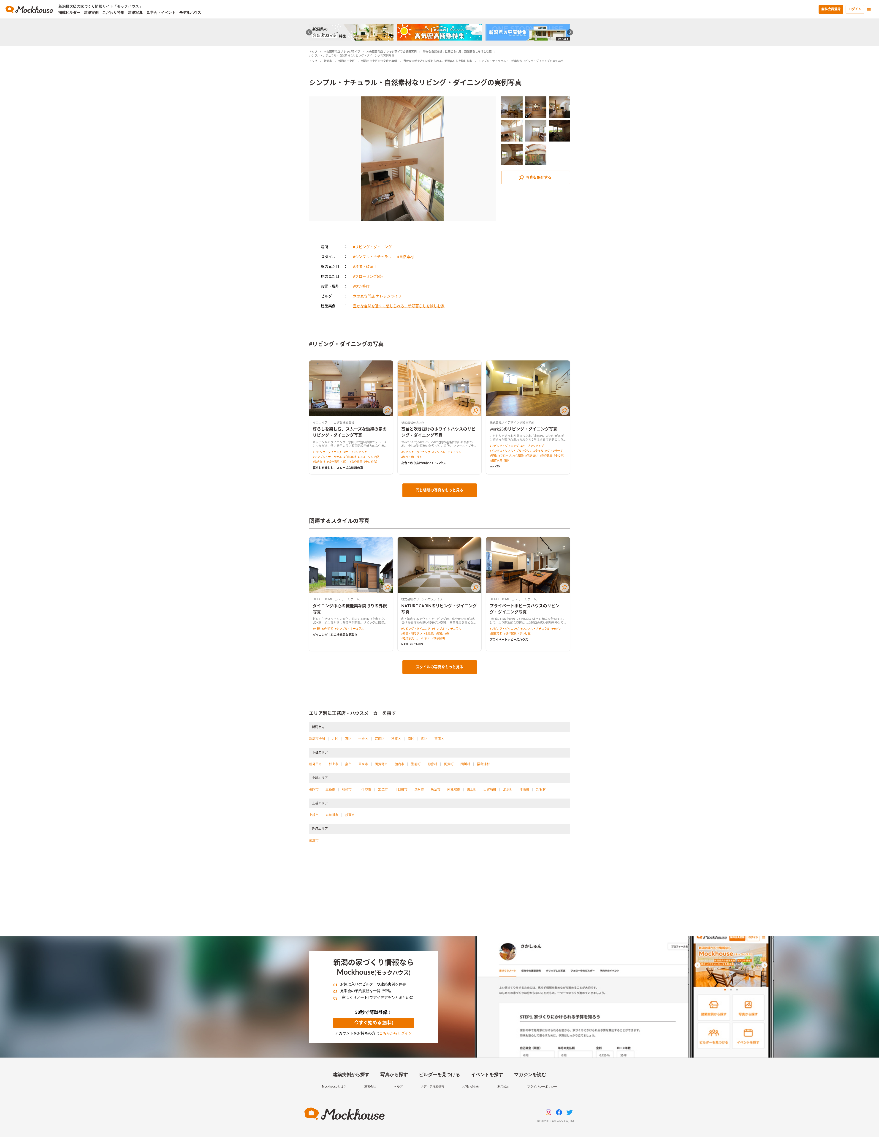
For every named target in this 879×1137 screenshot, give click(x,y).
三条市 (330, 789)
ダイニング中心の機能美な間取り (335, 634)
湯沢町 (508, 789)
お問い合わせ (471, 1086)
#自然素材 (405, 257)
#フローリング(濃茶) (511, 455)
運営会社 (370, 1086)
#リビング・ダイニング (372, 247)
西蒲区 (439, 738)
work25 (495, 466)
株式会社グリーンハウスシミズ (422, 599)
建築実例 (91, 12)
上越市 (314, 815)
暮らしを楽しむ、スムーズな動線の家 (338, 467)
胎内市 (399, 764)
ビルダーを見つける (439, 1074)
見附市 (419, 789)
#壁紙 (493, 455)
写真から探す (394, 1074)
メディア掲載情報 (432, 1086)
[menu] (869, 9)
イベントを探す (487, 1074)
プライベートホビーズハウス (509, 639)
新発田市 (315, 764)
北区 (335, 738)
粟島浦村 (483, 764)
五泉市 (363, 764)
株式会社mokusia (412, 422)
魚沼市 (435, 789)
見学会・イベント (161, 12)
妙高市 (350, 815)
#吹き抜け (361, 286)
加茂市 (383, 789)
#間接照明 (438, 638)
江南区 (380, 738)
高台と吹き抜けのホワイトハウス (423, 463)
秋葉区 (396, 738)
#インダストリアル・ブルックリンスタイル (516, 451)
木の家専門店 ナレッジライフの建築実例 (391, 51)
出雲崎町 (489, 789)
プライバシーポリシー (542, 1086)
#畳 (447, 633)
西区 (424, 738)
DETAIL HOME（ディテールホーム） (337, 599)
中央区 (363, 738)
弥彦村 (432, 764)
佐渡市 (314, 840)
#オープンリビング (355, 452)
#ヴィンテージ (554, 451)
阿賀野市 (381, 764)
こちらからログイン (395, 1033)
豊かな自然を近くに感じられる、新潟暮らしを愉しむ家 (457, 51)
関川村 (465, 764)
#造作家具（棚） (337, 462)
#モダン (556, 628)
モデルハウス (190, 12)
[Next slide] (570, 32)
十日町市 (401, 789)
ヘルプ (398, 1086)
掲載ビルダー (69, 12)
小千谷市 (364, 789)
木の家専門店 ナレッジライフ (342, 51)
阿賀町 (449, 764)
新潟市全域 (317, 738)
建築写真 (135, 12)
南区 (411, 738)
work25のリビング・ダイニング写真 (523, 429)
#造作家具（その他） (553, 455)
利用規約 (503, 1086)
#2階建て (327, 628)
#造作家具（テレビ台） (364, 462)
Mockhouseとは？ (334, 1086)
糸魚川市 (332, 815)
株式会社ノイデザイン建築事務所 (512, 422)
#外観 (316, 628)
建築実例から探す (351, 1074)
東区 (348, 738)
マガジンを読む (530, 1074)
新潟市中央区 (346, 61)
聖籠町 (416, 764)
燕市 (348, 764)
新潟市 (328, 61)
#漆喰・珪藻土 (365, 267)
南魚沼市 (453, 789)
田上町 (472, 789)
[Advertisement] (439, 895)
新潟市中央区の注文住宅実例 (379, 61)
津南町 (524, 789)
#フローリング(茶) (368, 276)
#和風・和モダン (411, 457)
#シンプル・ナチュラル (372, 257)
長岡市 (314, 789)
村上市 (333, 764)
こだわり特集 (113, 12)
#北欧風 (429, 633)
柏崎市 (347, 789)
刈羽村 (541, 789)
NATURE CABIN (412, 644)
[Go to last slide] (309, 32)
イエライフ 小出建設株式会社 (333, 422)
